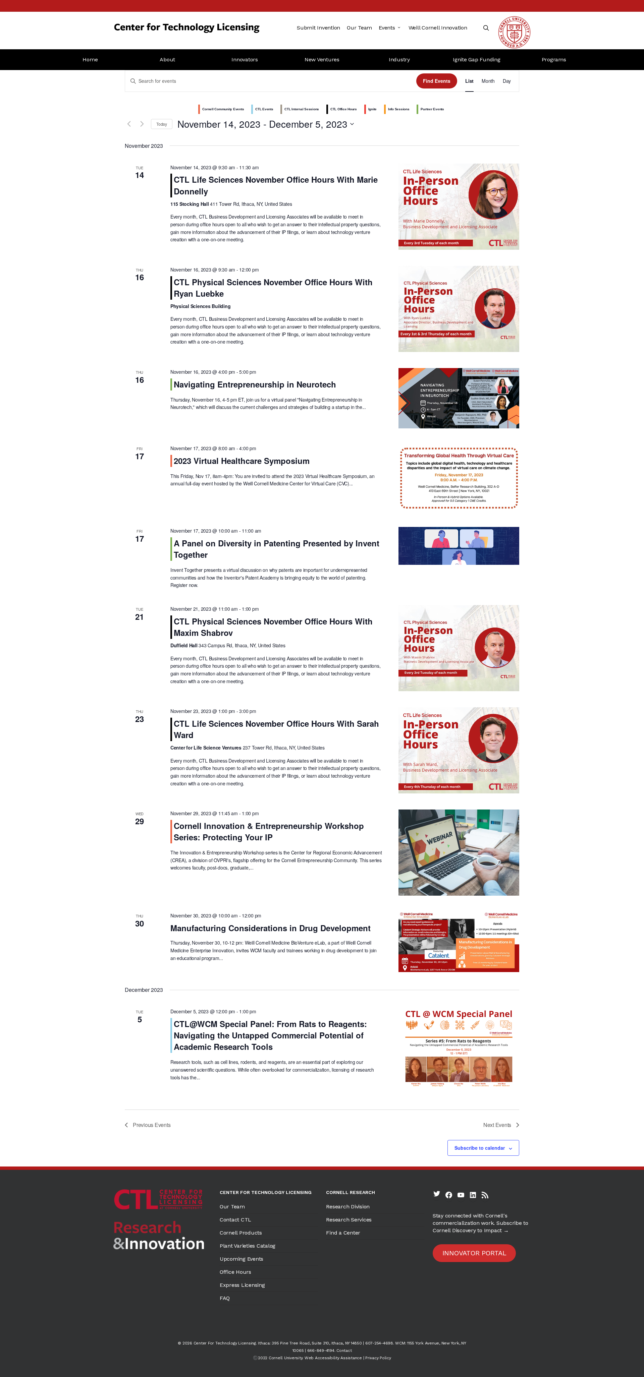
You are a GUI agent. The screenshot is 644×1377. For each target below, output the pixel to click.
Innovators (244, 59)
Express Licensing (242, 1285)
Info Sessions (399, 109)
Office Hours (235, 1272)
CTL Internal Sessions (301, 109)
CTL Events (264, 109)
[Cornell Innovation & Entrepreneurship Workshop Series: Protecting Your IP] (458, 853)
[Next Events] (142, 124)
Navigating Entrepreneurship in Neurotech (255, 384)
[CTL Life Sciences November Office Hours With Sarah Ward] (458, 750)
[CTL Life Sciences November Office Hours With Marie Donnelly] (458, 207)
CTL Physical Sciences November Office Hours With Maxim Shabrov (273, 626)
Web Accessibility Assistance (333, 1358)
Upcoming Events (241, 1259)
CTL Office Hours (343, 109)
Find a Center (343, 1233)
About (167, 59)
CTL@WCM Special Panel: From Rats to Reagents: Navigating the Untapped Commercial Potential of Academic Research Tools (270, 1035)
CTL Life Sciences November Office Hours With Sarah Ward (276, 729)
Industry (399, 59)
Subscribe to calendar (479, 1147)
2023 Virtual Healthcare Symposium (242, 460)
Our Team (232, 1206)
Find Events (436, 80)
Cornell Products (241, 1233)
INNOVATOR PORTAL (474, 1253)
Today (161, 124)
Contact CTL (235, 1219)
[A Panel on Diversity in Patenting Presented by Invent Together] (458, 546)
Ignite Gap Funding (476, 59)
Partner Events (432, 109)
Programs (554, 59)
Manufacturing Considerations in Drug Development (270, 928)
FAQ (225, 1298)
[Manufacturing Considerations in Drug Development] (458, 942)
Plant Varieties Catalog (247, 1246)
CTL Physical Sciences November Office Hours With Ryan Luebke (273, 287)
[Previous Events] (129, 124)
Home (90, 59)
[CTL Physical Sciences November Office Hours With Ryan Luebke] (458, 309)
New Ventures (322, 59)
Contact (344, 1350)
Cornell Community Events (223, 109)
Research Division (348, 1206)
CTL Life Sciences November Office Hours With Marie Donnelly (276, 185)
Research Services (349, 1219)
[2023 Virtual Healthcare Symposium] (458, 477)
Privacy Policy (378, 1358)
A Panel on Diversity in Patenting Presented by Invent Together (276, 548)
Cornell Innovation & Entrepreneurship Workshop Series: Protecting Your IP (269, 831)
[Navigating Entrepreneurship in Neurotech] (458, 398)
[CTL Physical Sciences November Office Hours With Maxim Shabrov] (458, 648)
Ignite (372, 109)
